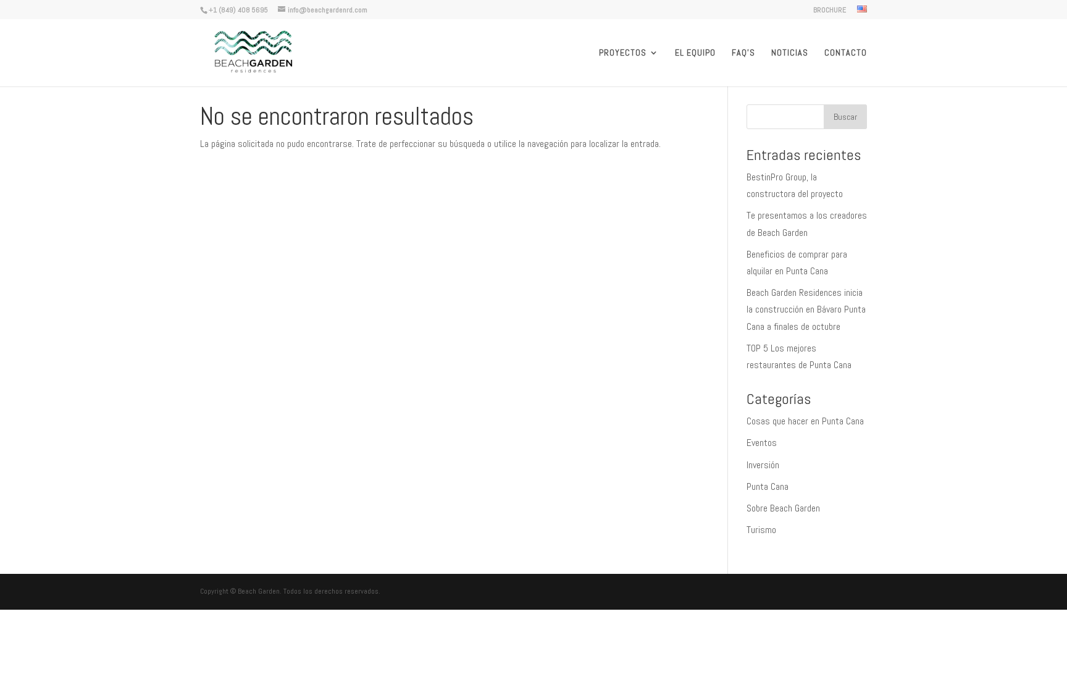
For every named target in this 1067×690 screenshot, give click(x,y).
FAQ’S (743, 53)
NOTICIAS (789, 53)
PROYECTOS (622, 53)
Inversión (763, 464)
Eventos (762, 442)
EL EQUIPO (695, 53)
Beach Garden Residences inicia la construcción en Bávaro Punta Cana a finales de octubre (806, 309)
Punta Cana (768, 486)
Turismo (761, 529)
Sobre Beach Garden (783, 508)
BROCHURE (829, 10)
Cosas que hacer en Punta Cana (805, 420)
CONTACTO (845, 53)
